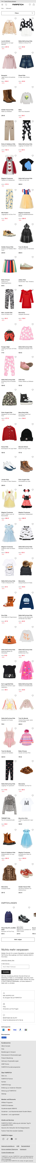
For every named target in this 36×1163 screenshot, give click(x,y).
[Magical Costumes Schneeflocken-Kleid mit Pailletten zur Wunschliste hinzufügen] (33, 830)
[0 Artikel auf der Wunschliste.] (30, 5)
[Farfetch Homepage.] (18, 4)
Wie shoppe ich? (8, 995)
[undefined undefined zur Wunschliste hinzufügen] (14, 908)
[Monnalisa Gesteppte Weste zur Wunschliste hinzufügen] (15, 864)
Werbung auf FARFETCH (8, 1090)
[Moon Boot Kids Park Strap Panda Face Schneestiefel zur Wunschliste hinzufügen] (33, 390)
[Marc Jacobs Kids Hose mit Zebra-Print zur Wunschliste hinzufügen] (15, 290)
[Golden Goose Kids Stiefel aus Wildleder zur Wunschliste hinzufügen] (15, 87)
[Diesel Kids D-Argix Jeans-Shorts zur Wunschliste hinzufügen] (33, 53)
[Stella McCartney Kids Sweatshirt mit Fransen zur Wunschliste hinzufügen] (15, 696)
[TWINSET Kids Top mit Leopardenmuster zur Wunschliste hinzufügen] (15, 796)
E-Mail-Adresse (5, 963)
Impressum (23, 1149)
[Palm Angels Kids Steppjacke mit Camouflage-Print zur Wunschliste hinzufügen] (15, 390)
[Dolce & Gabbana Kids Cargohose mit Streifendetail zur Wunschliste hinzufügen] (15, 121)
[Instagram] (3, 1139)
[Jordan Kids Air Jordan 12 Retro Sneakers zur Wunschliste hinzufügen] (15, 457)
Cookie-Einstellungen (7, 1152)
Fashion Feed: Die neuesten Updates (12, 1130)
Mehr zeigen (18, 939)
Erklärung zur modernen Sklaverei (11, 1087)
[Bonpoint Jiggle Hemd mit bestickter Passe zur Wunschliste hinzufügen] (15, 53)
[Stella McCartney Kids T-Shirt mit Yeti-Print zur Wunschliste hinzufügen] (33, 156)
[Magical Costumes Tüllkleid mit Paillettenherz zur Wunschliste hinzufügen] (15, 156)
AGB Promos (5, 1064)
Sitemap (3, 1093)
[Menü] (2, 5)
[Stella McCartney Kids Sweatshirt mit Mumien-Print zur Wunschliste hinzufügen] (33, 524)
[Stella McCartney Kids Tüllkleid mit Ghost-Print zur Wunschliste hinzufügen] (33, 18)
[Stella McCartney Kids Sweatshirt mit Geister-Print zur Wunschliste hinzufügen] (33, 324)
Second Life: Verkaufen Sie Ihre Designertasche (15, 1127)
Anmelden (6, 972)
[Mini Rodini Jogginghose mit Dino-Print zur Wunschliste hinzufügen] (15, 190)
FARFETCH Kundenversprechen (10, 1067)
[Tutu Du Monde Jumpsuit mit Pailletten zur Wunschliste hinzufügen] (15, 728)
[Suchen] (6, 5)
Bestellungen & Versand (8, 1052)
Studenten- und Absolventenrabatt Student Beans (16, 1111)
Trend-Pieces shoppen (10, 1)
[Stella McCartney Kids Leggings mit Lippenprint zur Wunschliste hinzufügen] (15, 761)
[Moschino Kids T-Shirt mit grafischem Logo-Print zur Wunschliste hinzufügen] (33, 796)
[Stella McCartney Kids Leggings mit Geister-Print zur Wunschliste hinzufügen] (33, 121)
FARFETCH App (6, 1084)
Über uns (4, 1075)
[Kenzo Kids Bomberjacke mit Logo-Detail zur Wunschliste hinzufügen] (15, 424)
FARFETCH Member (7, 1105)
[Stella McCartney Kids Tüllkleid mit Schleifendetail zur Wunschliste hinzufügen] (33, 661)
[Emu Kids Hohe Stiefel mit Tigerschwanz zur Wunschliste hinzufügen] (15, 593)
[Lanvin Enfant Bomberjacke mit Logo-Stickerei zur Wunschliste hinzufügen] (15, 18)
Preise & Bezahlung (7, 1058)
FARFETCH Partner (7, 1078)
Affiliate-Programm (6, 1102)
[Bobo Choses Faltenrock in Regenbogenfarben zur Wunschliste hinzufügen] (15, 257)
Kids (2, 8)
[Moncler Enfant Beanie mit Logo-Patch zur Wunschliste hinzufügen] (33, 424)
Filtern (17, 13)
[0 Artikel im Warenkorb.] (34, 5)
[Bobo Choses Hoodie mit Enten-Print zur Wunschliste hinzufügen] (33, 728)
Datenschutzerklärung (7, 979)
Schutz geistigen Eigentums (9, 1149)
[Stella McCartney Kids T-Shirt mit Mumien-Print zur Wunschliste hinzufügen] (15, 558)
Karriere (3, 1081)
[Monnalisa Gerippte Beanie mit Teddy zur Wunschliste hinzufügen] (33, 558)
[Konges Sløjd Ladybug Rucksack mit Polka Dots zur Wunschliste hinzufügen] (15, 324)
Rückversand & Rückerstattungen (11, 1055)
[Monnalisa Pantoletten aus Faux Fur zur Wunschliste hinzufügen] (33, 761)
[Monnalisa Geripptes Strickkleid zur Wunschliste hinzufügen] (33, 290)
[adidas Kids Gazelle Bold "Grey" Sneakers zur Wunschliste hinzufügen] (33, 257)
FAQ (4, 1006)
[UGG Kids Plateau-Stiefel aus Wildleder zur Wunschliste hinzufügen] (33, 357)
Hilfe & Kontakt (5, 1046)
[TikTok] (7, 1139)
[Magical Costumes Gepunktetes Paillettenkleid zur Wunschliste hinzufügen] (33, 490)
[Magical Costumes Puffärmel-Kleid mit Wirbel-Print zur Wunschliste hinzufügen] (15, 524)
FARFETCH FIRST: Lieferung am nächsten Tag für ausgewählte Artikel (16, 1124)
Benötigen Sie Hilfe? (10, 1018)
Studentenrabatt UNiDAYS (9, 1108)
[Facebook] (12, 1139)
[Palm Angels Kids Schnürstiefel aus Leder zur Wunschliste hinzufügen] (33, 457)
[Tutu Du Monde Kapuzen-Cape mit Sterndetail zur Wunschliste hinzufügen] (33, 224)
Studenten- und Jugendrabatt (10, 1114)
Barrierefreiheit (25, 1146)
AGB (18, 1146)
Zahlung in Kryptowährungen (10, 1061)
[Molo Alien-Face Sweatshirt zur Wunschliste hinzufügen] (33, 87)
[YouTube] (16, 1139)
